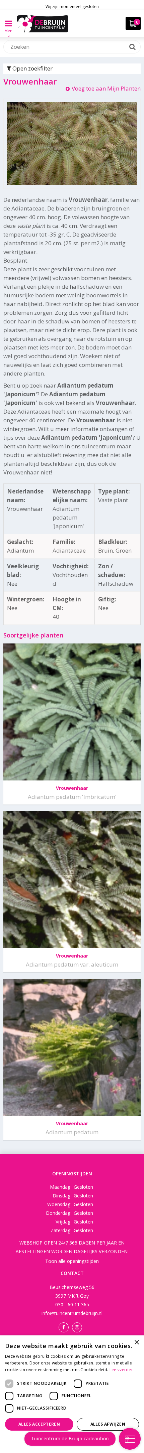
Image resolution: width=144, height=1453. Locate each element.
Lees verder (121, 1369)
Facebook (64, 1327)
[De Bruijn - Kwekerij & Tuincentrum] (42, 23)
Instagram (77, 1327)
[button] (72, 1441)
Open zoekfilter (32, 68)
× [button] (136, 1342)
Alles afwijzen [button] (108, 1424)
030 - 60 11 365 (72, 1304)
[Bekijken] (133, 23)
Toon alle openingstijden (72, 1261)
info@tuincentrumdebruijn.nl (72, 1313)
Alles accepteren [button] (39, 1424)
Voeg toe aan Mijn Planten (106, 88)
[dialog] (72, 1394)
